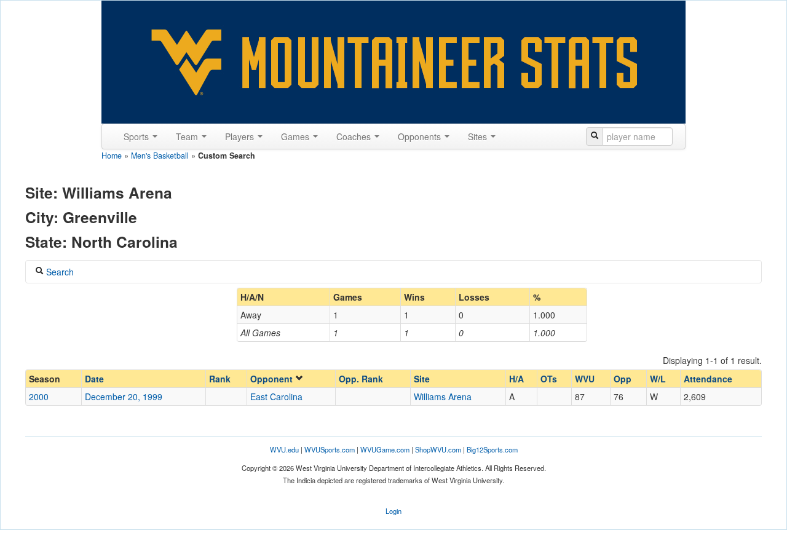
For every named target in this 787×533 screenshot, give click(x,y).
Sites (478, 136)
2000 (39, 396)
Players (240, 136)
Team (188, 136)
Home (111, 155)
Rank (220, 379)
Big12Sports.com (492, 449)
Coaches (354, 136)
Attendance (708, 379)
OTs (548, 379)
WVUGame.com (384, 449)
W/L (658, 379)
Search (59, 272)
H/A (516, 379)
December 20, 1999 (123, 396)
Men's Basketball (160, 155)
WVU (585, 379)
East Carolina (276, 396)
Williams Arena (443, 396)
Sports (137, 136)
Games (296, 136)
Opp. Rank (361, 379)
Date (94, 379)
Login (393, 511)
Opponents (420, 136)
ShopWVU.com (438, 449)
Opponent (272, 379)
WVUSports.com (329, 449)
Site (422, 379)
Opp (622, 379)
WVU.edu (284, 449)
